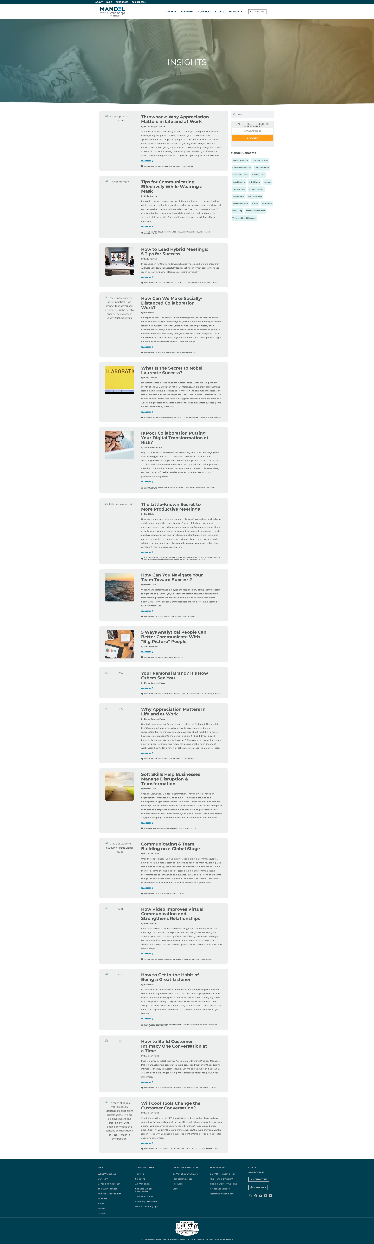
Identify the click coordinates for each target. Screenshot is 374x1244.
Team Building (188, 166)
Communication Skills (172, 232)
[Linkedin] (265, 1195)
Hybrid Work (169, 352)
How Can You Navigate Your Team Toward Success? (172, 577)
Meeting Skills (238, 196)
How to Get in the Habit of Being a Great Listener (170, 977)
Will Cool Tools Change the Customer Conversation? (170, 1105)
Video (173, 282)
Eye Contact (187, 959)
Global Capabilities (220, 1188)
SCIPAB (202, 559)
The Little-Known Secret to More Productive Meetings (171, 507)
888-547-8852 (139, 2)
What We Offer (144, 1167)
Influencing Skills (191, 694)
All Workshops (142, 1183)
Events (101, 1208)
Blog (109, 2)
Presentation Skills (158, 1026)
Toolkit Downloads (182, 1179)
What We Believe (107, 1174)
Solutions (140, 1179)
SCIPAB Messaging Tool (222, 1174)
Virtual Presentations (207, 282)
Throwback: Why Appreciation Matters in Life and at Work (175, 119)
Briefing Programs (240, 160)
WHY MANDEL (236, 11)
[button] (250, 1195)
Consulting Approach (109, 1183)
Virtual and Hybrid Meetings (244, 218)
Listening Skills (238, 189)
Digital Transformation (173, 487)
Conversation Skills (172, 166)
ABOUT (99, 2)
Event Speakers (258, 175)
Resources (122, 2)
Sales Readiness (188, 1087)
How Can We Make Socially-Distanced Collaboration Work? (171, 303)
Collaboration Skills (153, 166)
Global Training (238, 182)
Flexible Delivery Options (223, 1183)
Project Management (189, 559)
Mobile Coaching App (146, 1206)
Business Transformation (170, 417)
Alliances (102, 1198)
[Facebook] (255, 1195)
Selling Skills (202, 1087)
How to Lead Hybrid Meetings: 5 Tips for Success (174, 251)
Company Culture (261, 168)
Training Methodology (221, 1193)
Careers (102, 1213)
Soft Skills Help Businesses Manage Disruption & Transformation (170, 779)
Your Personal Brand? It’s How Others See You (174, 675)
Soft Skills (191, 828)
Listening (268, 182)
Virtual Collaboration (187, 282)
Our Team (103, 1179)
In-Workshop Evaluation (185, 1174)
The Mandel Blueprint (221, 1179)
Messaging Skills (171, 559)
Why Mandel (217, 1167)
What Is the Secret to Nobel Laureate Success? (171, 370)
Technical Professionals (256, 211)
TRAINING (171, 11)
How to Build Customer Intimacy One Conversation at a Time (174, 1046)
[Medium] (270, 1195)
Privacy (229, 1239)
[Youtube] (260, 1195)
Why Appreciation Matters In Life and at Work (173, 711)
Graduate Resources (185, 1167)
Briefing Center (151, 417)
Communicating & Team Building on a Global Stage (170, 846)
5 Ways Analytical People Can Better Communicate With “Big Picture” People (173, 637)
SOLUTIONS (187, 11)
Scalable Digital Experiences (143, 1190)
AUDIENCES (204, 11)
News (101, 1203)
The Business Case (107, 1188)
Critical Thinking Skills (208, 558)
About (101, 1167)
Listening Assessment (147, 1201)
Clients (219, 11)
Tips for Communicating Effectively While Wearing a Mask (172, 186)
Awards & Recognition (109, 1193)
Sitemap (209, 1239)
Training (139, 1174)
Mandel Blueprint (256, 189)
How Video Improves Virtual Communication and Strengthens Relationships (172, 914)
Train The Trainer (144, 1196)
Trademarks (219, 1239)
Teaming (167, 282)
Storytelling (237, 211)
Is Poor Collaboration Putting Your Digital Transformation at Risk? (174, 437)
